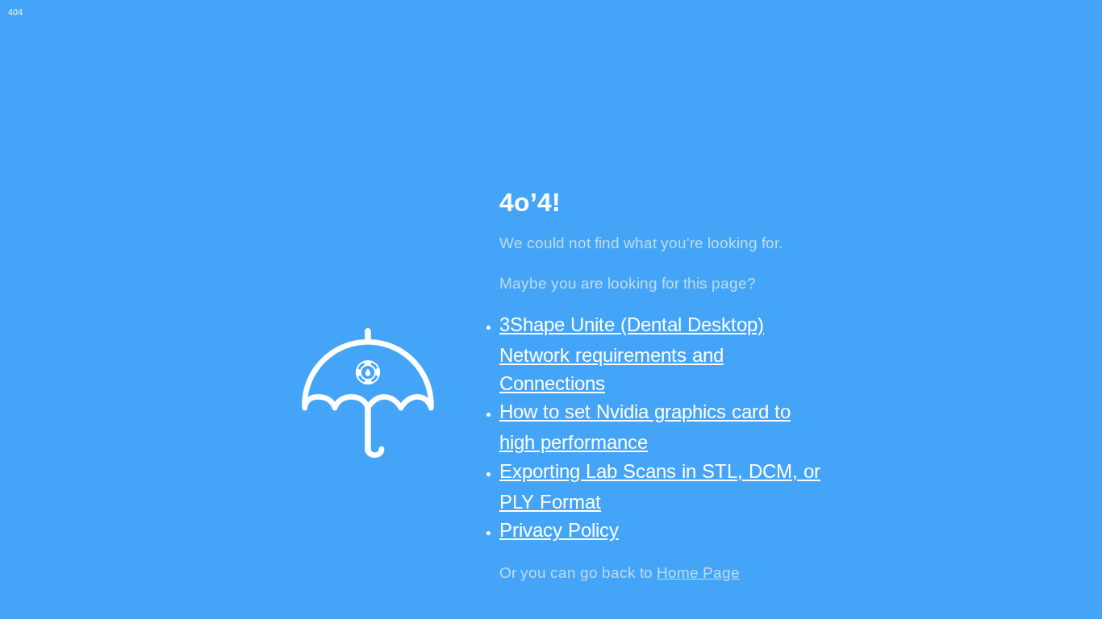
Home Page (698, 572)
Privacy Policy (559, 530)
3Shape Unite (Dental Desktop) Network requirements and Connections (631, 354)
